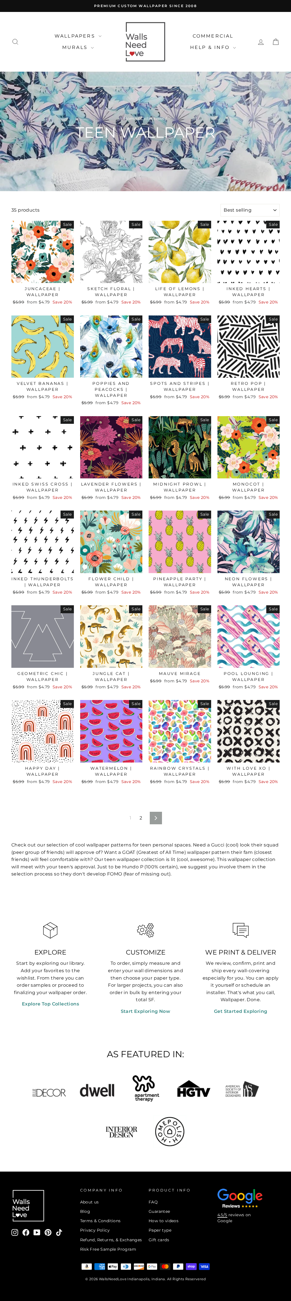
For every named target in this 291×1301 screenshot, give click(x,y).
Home (130, 118)
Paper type (160, 1230)
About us (89, 1202)
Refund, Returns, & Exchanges (111, 1240)
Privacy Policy (95, 1230)
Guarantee (159, 1211)
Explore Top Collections (50, 1004)
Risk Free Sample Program (108, 1249)
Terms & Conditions (100, 1221)
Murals (76, 47)
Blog (85, 1211)
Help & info (211, 47)
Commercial (213, 36)
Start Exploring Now (146, 1011)
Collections (152, 118)
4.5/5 (222, 1215)
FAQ (153, 1202)
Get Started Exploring (240, 1011)
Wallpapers (76, 36)
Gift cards (159, 1240)
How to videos (163, 1221)
